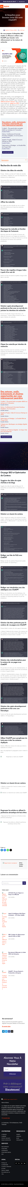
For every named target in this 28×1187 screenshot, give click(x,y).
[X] (19, 1163)
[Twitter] (6, 1031)
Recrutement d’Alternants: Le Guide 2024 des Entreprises (17, 953)
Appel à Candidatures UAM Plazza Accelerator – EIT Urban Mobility (16, 914)
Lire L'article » (11, 897)
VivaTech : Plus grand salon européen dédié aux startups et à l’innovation (12, 129)
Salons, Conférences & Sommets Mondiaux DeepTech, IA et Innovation (12, 135)
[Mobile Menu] (26, 6)
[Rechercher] (24, 883)
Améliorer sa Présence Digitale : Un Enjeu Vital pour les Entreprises (14, 430)
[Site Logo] (4, 6)
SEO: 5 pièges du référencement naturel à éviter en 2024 (16, 935)
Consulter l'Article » (6, 131)
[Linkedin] (3, 1031)
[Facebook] (16, 1163)
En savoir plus (6, 1026)
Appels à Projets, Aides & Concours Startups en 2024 (12, 140)
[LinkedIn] (24, 1163)
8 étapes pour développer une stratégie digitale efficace (14, 425)
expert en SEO (14, 103)
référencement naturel (8, 102)
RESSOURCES (20, 1131)
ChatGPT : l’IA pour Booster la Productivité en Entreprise (15, 972)
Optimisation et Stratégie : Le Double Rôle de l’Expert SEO (14, 146)
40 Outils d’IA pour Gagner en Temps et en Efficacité (16, 893)
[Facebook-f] (9, 1031)
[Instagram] (12, 1031)
